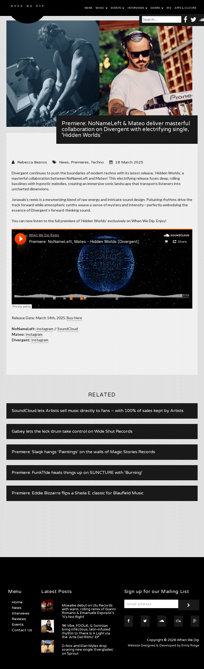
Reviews (19, 619)
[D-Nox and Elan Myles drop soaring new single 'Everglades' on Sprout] (47, 646)
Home (17, 602)
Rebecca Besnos (32, 162)
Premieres (80, 162)
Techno (97, 162)
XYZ (169, 8)
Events (116, 8)
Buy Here (74, 317)
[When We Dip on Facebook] (185, 19)
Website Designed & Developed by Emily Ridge (163, 645)
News (88, 8)
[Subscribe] (188, 605)
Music (100, 8)
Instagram (44, 328)
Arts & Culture (185, 8)
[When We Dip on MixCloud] (178, 621)
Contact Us (22, 630)
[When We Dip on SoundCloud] (162, 621)
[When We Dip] (27, 13)
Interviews (136, 8)
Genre (156, 8)
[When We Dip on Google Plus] (195, 621)
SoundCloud (68, 328)
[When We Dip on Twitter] (193, 19)
